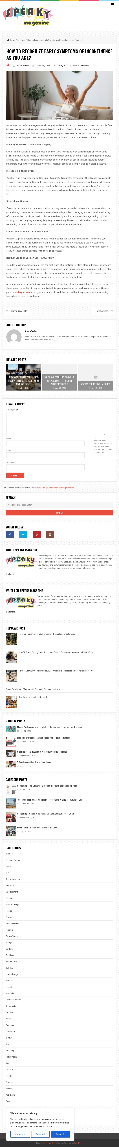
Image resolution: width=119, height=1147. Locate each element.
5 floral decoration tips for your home (34, 762)
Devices (9, 866)
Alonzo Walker (22, 65)
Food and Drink (12, 923)
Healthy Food (11, 961)
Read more (10, 574)
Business (9, 853)
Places (8, 1018)
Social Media (11, 1057)
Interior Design (12, 974)
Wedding (9, 1088)
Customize (20, 1134)
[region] (40, 1124)
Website (10, 462)
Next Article (101, 310)
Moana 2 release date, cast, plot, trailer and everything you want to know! (50, 727)
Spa (7, 1063)
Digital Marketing (13, 879)
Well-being (10, 1095)
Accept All (60, 1134)
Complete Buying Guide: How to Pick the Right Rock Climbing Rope (47, 785)
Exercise (9, 898)
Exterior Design (12, 904)
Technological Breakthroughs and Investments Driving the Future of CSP (50, 799)
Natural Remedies (13, 999)
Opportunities (11, 1006)
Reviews (9, 1037)
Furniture (9, 930)
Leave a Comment (80, 65)
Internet (9, 980)
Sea (7, 1044)
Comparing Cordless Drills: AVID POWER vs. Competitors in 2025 (45, 813)
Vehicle (9, 1082)
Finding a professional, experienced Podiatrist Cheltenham (43, 737)
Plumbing (10, 1025)
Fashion (9, 911)
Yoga (8, 1101)
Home (12, 40)
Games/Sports (12, 936)
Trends (9, 1076)
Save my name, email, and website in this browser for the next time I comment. (103, 446)
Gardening (10, 949)
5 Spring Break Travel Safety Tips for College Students (42, 751)
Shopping (10, 1050)
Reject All (40, 1134)
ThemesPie (50, 1143)
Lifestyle (21, 40)
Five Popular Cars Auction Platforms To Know (37, 827)
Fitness (9, 917)
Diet (7, 872)
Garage (9, 942)
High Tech (10, 968)
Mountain (10, 993)
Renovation (10, 1031)
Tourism (9, 1069)
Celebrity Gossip (13, 860)
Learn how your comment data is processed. (55, 487)
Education (10, 885)
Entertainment (12, 892)
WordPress (78, 1143)
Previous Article (19, 310)
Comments (12, 410)
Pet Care (9, 1012)
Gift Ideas (10, 955)
